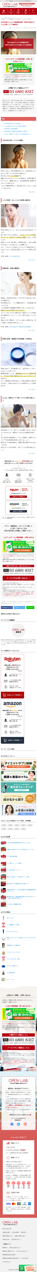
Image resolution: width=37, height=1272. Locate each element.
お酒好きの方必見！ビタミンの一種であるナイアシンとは (20, 849)
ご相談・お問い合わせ (19, 1235)
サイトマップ (7, 1228)
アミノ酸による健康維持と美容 (14, 904)
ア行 (4, 825)
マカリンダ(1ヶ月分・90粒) (13, 959)
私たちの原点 (26, 13)
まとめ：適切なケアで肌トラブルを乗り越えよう (17, 134)
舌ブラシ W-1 (10, 918)
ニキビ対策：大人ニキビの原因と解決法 (15, 126)
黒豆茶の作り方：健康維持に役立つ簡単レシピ (18, 883)
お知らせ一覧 (6, 1239)
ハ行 (4, 829)
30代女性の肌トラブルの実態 (12, 123)
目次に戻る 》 (32, 192)
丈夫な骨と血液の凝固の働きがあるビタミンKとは (18, 842)
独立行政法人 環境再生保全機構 (20, 327)
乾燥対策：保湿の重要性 (11, 128)
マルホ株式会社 (15, 256)
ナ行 (30, 825)
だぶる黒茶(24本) (11, 972)
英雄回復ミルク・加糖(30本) (13, 945)
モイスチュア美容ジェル (12, 965)
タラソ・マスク (10, 979)
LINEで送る (30, 607)
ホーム (2, 17)
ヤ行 (17, 829)
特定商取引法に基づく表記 (9, 1254)
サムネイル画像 (3, 842)
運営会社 (5, 1247)
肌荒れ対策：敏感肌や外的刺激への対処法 (15, 131)
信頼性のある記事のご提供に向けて (11, 1258)
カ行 (10, 825)
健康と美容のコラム (9, 17)
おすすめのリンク (15, 1239)
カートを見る (25, 1258)
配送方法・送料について (8, 1251)
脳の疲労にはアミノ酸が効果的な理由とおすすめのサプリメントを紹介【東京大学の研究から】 (21, 897)
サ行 (17, 825)
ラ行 (23, 829)
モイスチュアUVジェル (12, 931)
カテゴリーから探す (11, 13)
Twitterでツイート (19, 607)
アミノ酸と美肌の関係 (12, 856)
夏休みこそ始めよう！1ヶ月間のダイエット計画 (18, 876)
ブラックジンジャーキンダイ (13, 952)
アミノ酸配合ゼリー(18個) (13, 924)
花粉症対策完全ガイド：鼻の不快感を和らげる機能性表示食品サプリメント (21, 890)
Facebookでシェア (7, 607)
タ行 (23, 825)
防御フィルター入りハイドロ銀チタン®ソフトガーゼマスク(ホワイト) (21, 938)
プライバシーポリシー (22, 1251)
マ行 (10, 829)
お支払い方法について (14, 1247)
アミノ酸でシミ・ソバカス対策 (14, 863)
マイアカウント (6, 1261)
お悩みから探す (18, 13)
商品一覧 (3, 12)
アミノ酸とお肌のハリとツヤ (13, 870)
